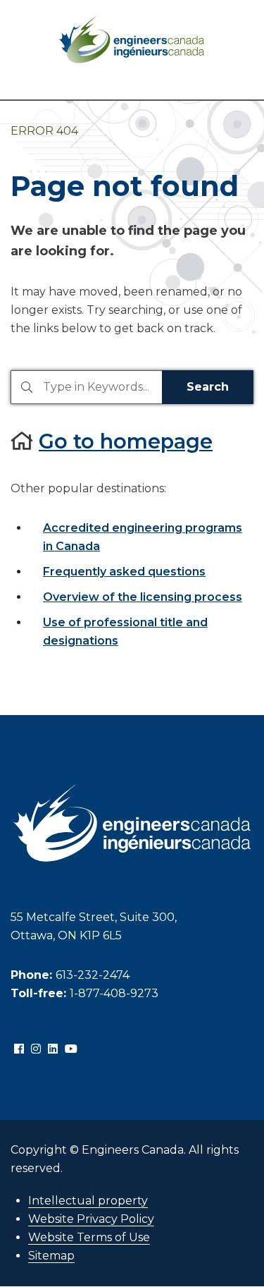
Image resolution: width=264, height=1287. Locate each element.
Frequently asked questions (124, 571)
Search (208, 387)
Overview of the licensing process (142, 597)
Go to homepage (126, 441)
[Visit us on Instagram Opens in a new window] (35, 1049)
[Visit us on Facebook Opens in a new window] (19, 1049)
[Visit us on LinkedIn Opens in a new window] (52, 1049)
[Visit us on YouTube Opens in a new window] (71, 1049)
